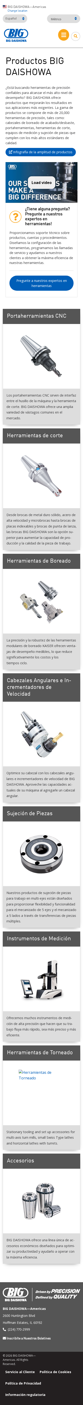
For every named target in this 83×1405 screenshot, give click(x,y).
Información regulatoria (25, 1394)
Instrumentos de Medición (39, 939)
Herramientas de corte (35, 436)
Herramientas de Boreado (39, 561)
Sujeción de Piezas (30, 814)
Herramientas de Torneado (40, 1053)
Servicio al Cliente (20, 1372)
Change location (17, 11)
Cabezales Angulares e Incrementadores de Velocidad (39, 687)
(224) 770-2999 (19, 1329)
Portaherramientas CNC (36, 316)
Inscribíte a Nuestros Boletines (29, 1338)
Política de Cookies (55, 1372)
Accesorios (20, 1161)
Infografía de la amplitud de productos (42, 152)
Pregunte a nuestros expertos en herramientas (41, 283)
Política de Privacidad (23, 1383)
